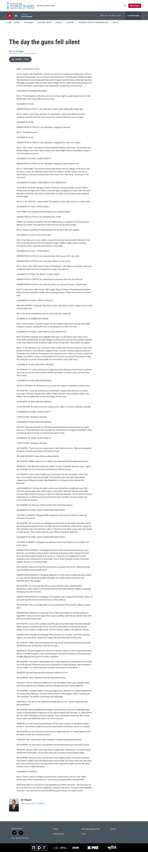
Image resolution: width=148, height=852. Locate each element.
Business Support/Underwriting (93, 22)
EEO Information (58, 834)
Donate (135, 6)
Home (9, 22)
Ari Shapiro (20, 51)
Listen (16, 22)
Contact (113, 829)
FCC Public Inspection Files (91, 829)
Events (59, 22)
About (115, 22)
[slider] (19, 16)
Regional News (44, 22)
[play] (9, 16)
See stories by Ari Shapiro (32, 803)
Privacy (55, 829)
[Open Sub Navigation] (21, 22)
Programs (28, 22)
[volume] (16, 15)
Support (70, 22)
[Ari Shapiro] (14, 805)
